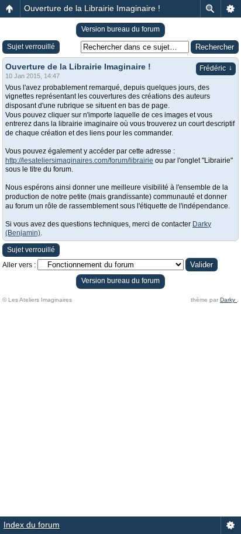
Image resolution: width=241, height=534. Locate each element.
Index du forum (32, 524)
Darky (228, 299)
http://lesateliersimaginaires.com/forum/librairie (79, 160)
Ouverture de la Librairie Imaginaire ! (92, 8)
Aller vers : (19, 265)
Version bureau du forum (120, 29)
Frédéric (215, 68)
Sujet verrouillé (31, 47)
